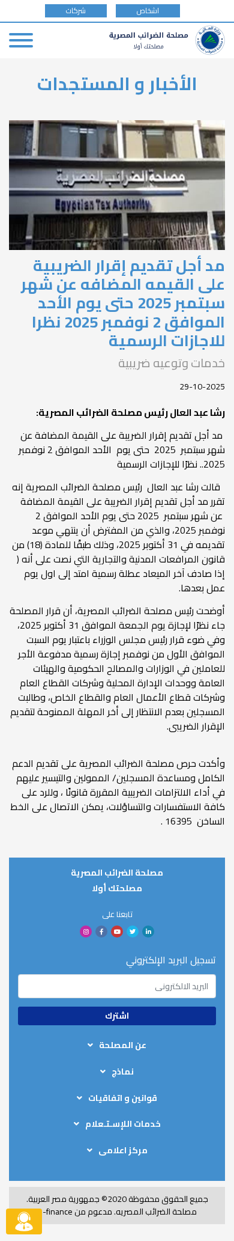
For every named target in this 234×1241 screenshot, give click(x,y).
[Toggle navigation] (21, 40)
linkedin (148, 931)
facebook (101, 931)
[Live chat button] (24, 1221)
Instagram (86, 931)
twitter (133, 931)
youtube (117, 931)
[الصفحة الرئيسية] (167, 40)
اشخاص (148, 10)
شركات (76, 10)
